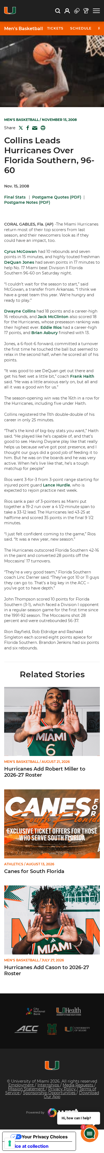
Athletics (13, 864)
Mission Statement (27, 1088)
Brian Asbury (44, 332)
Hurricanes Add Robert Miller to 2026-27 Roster (44, 772)
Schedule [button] (81, 28)
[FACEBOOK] (26, 128)
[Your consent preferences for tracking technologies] (9, 1143)
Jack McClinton (53, 316)
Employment (21, 1085)
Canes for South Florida (34, 871)
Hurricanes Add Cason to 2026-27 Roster (46, 971)
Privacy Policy (62, 1088)
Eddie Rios (51, 327)
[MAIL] (33, 128)
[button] (96, 11)
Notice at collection (28, 1146)
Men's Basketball (23, 29)
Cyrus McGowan (20, 251)
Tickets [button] (55, 28)
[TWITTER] (19, 128)
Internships (48, 1085)
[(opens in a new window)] (35, 1011)
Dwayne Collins (19, 311)
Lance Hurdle (56, 485)
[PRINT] (42, 128)
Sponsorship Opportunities (50, 1092)
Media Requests (78, 1085)
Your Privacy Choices (45, 1136)
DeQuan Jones (19, 262)
